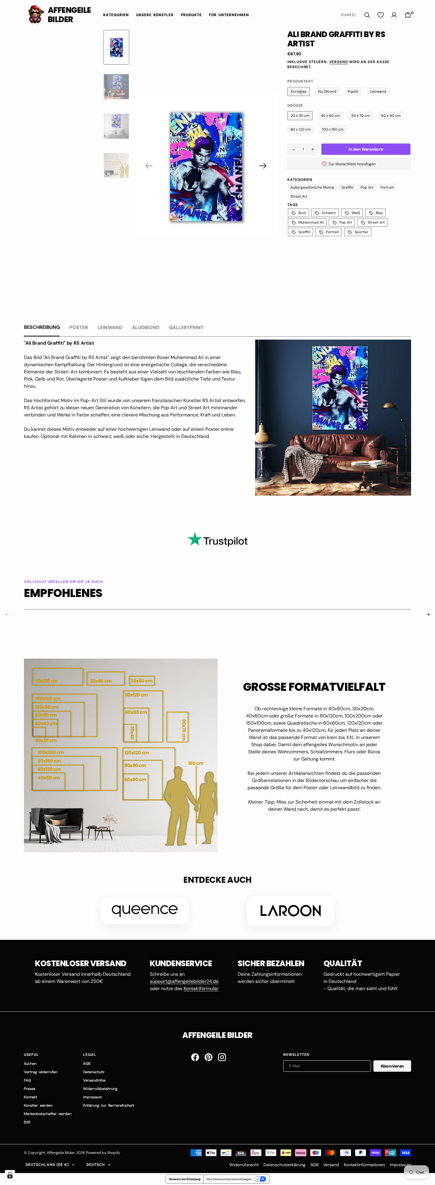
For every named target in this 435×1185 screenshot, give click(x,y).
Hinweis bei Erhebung (184, 1179)
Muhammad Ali (311, 222)
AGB (314, 1164)
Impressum (400, 1164)
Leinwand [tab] (109, 327)
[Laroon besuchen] (290, 911)
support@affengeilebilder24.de (184, 981)
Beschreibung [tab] (42, 327)
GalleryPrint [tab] (186, 327)
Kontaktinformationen (364, 1164)
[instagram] (222, 1057)
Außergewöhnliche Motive (312, 187)
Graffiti (347, 187)
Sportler (362, 232)
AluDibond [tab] (145, 327)
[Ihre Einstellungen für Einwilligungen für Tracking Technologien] (10, 1175)
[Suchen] (367, 15)
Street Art (298, 196)
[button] (408, 15)
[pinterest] (208, 1057)
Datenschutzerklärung (284, 1164)
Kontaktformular (201, 988)
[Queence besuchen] (144, 911)
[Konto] (394, 15)
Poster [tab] (78, 327)
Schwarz (329, 212)
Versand (338, 61)
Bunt (302, 212)
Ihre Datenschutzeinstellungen (229, 1179)
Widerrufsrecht (244, 1164)
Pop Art (367, 187)
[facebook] (195, 1057)
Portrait (387, 187)
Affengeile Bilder (61, 1152)
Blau (379, 212)
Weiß (356, 212)
